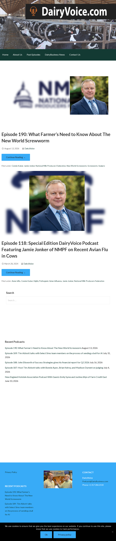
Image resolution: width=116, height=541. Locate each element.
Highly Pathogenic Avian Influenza (48, 281)
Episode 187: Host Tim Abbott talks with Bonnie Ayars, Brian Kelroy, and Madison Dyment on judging (54, 367)
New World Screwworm (77, 166)
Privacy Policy (11, 472)
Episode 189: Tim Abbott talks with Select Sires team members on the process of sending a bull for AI (54, 353)
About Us (17, 54)
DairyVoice (30, 148)
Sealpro (101, 166)
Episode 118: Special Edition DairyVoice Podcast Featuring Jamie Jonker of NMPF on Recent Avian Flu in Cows (55, 249)
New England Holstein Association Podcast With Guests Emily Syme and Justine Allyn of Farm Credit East (56, 377)
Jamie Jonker (29, 166)
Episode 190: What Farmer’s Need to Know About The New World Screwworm (43, 348)
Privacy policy (64, 534)
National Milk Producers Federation (51, 166)
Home (5, 54)
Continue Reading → (15, 157)
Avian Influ (16, 281)
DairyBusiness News (55, 54)
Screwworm (93, 166)
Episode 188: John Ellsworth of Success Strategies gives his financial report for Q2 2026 (47, 362)
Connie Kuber (17, 166)
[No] (112, 531)
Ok (46, 534)
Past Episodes (33, 54)
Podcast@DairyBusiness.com (95, 481)
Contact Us (74, 54)
